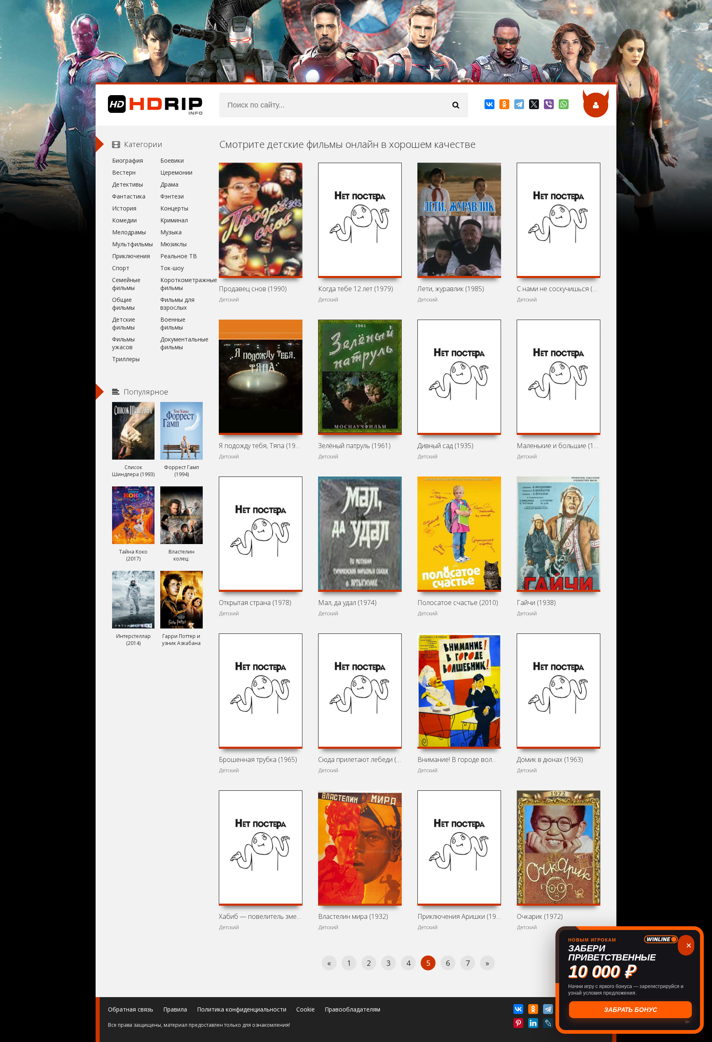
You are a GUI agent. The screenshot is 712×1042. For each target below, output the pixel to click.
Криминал (174, 220)
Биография (127, 160)
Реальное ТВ (178, 256)
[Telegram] (519, 105)
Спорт (120, 268)
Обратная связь (130, 1009)
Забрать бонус (629, 1009)
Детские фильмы (123, 323)
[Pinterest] (519, 1024)
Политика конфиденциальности (241, 1009)
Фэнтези (172, 196)
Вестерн (124, 172)
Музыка (171, 232)
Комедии (124, 220)
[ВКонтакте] (490, 105)
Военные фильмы (172, 323)
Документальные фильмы (181, 343)
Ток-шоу (172, 268)
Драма (169, 184)
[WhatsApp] (564, 105)
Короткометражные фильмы (181, 284)
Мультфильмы (132, 244)
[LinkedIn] (533, 1024)
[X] (534, 105)
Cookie (305, 1009)
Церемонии (176, 172)
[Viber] (549, 105)
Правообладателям (352, 1009)
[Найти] (455, 105)
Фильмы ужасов (123, 343)
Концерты (174, 208)
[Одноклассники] (505, 105)
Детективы (127, 184)
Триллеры (126, 359)
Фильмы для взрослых (177, 303)
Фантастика (128, 196)
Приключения (131, 256)
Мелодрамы (129, 232)
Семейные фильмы (126, 284)
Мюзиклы (173, 244)
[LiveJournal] (548, 1024)
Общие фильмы (123, 303)
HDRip (149, 105)
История (124, 208)
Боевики (172, 160)
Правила (175, 1009)
